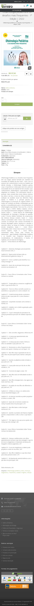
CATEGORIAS (16, 10)
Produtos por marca (8, 547)
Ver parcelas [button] (14, 75)
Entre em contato (8, 555)
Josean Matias (17, 601)
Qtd (2, 98)
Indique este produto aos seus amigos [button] (13, 128)
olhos (22, 471)
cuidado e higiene (21, 472)
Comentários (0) (7, 145)
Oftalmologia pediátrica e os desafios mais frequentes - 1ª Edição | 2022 (17, 23)
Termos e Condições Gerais (10, 531)
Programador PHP (27, 601)
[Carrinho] (27, 1)
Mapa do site (6, 558)
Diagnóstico (4, 472)
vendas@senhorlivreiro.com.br (12, 506)
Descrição (5, 141)
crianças (29, 472)
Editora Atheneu (10, 88)
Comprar (17, 104)
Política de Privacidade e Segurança (12, 528)
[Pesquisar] (27, 118)
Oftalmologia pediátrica (13, 471)
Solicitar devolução (8, 561)
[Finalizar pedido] (31, 1)
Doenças (27, 471)
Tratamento (12, 472)
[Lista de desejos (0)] (24, 1)
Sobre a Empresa (7, 523)
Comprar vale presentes (9, 550)
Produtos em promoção (9, 553)
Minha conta (18, 1)
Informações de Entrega (9, 525)
